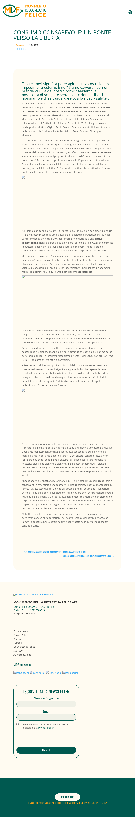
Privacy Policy (21, 631)
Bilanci (17, 639)
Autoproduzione (22, 654)
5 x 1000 (18, 650)
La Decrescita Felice (24, 646)
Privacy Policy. (46, 727)
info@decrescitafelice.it (26, 613)
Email (46, 711)
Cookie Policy (21, 635)
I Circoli (18, 642)
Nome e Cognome (46, 698)
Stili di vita (21, 49)
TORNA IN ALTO (67, 797)
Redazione (20, 45)
